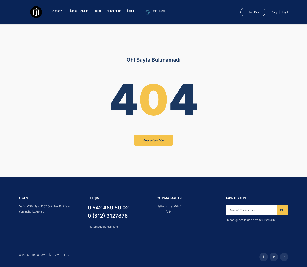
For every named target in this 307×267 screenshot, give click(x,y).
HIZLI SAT (159, 10)
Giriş (275, 12)
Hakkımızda (114, 10)
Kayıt (285, 12)
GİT (282, 210)
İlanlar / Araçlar (79, 10)
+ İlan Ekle (253, 12)
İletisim (131, 10)
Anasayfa (58, 10)
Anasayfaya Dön (153, 140)
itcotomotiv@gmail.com (103, 226)
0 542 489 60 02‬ (108, 208)
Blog (98, 10)
